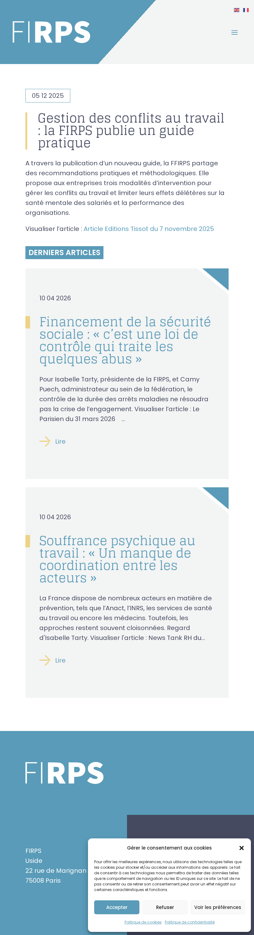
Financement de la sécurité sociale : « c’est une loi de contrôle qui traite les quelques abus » (125, 340)
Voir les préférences (217, 907)
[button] (242, 848)
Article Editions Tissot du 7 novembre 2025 (149, 228)
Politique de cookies (143, 922)
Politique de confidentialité (190, 922)
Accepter (117, 907)
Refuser (165, 907)
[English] (237, 9)
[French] (246, 9)
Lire (60, 441)
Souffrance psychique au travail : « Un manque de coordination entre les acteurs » (117, 559)
